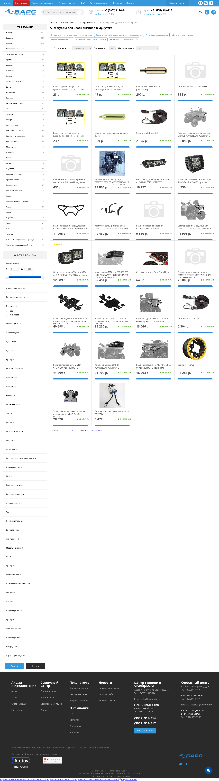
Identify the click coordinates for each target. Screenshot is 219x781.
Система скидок (19, 703)
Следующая (95, 430)
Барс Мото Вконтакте (10, 779)
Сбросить (35, 666)
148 (42, 38)
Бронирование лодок (51, 703)
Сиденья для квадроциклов (17, 201)
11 (43, 234)
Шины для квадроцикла (182, 35)
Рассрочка (16, 710)
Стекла (9, 207)
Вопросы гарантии (79, 700)
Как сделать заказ (78, 694)
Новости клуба (106, 694)
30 (43, 92)
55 (43, 49)
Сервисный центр (67, 3)
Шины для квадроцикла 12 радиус (91, 39)
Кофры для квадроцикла (61, 39)
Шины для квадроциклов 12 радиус (20, 239)
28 (43, 130)
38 (43, 207)
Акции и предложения (43, 3)
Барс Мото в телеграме (86, 779)
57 (43, 103)
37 (43, 185)
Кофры (9, 43)
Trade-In (15, 697)
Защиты (9, 38)
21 (43, 212)
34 (43, 60)
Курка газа (14, 315)
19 (43, 114)
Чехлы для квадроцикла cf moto (124, 39)
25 (43, 141)
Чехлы (8, 223)
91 (43, 229)
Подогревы (10, 169)
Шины (8, 229)
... (69, 430)
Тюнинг (44, 710)
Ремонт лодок (47, 697)
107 (42, 32)
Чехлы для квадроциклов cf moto (19, 245)
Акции (14, 691)
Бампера (9, 32)
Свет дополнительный (15, 49)
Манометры (11, 147)
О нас (72, 713)
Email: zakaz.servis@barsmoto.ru (197, 704)
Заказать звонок (177, 3)
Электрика (10, 234)
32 (43, 169)
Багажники (10, 92)
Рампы (9, 76)
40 (72, 430)
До (22, 269)
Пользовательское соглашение (93, 747)
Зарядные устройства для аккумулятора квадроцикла (119, 35)
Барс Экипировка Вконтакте (61, 779)
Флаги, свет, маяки (13, 81)
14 (43, 65)
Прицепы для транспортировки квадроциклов (71, 35)
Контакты (117, 3)
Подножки (10, 163)
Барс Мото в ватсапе (108, 779)
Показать (14, 666)
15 (43, 54)
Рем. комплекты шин (14, 190)
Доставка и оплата (99, 3)
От (7, 269)
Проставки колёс (12, 179)
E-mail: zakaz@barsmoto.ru (147, 699)
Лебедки (9, 65)
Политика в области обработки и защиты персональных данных (43, 747)
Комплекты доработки (15, 130)
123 (42, 43)
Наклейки (10, 70)
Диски (8, 109)
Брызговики (11, 98)
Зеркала (9, 114)
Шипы (8, 87)
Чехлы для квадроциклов (157, 35)
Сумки (8, 212)
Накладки (10, 152)
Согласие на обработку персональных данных (34, 754)
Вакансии (74, 732)
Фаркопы (10, 218)
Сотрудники (75, 726)
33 (43, 136)
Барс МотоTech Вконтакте (34, 779)
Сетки (8, 196)
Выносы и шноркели (14, 103)
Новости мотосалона (109, 688)
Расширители (11, 185)
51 (43, 158)
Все (11, 311)
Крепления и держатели (15, 136)
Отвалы (9, 158)
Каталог (7, 3)
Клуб (83, 3)
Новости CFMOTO (107, 700)
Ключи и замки (12, 125)
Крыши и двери (12, 141)
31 (43, 109)
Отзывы (130, 3)
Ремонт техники (48, 691)
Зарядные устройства (14, 54)
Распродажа (21, 3)
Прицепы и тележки (14, 174)
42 (43, 223)
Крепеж (9, 60)
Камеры (9, 120)
